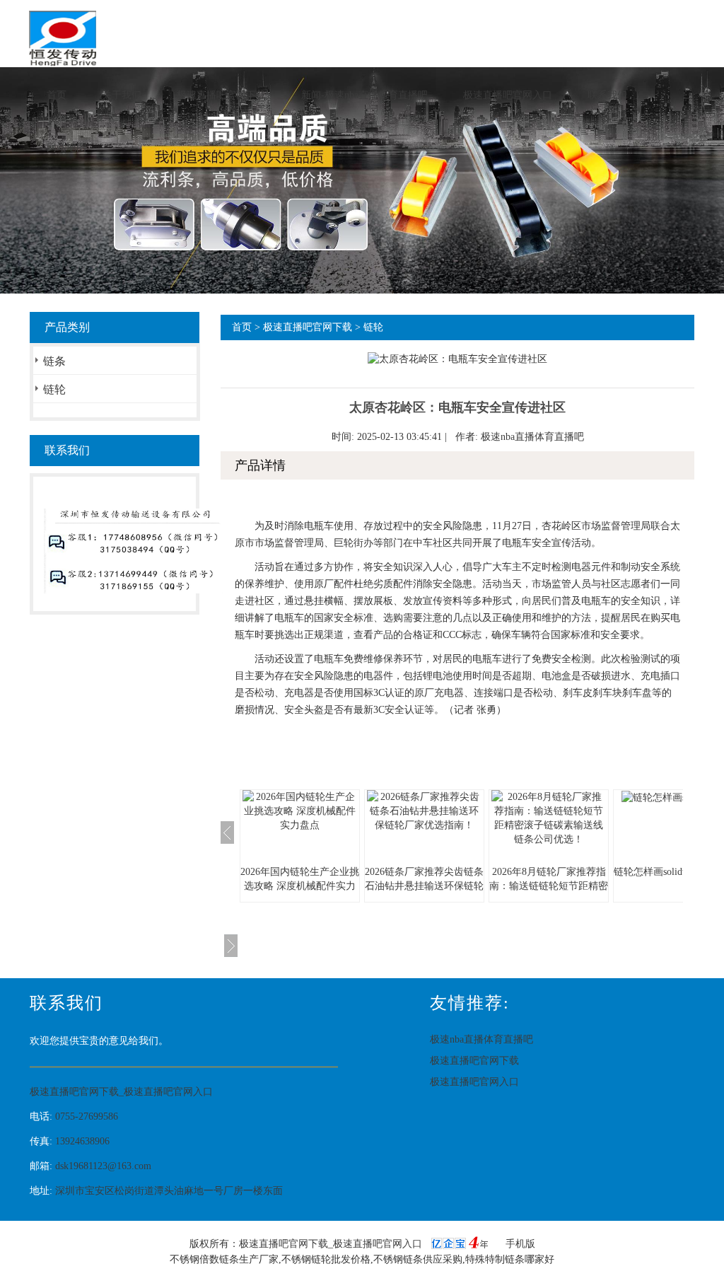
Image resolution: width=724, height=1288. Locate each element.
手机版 (520, 1243)
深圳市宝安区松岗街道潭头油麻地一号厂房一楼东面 (169, 1190)
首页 (56, 95)
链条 (54, 361)
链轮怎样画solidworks (660, 871)
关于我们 (121, 95)
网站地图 (66, 147)
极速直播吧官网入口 (507, 95)
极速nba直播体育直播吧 (532, 436)
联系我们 (607, 95)
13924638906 (82, 1141)
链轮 (54, 389)
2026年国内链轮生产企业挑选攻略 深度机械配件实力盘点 (299, 885)
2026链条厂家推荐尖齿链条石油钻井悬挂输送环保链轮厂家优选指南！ (424, 885)
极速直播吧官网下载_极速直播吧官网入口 (121, 1091)
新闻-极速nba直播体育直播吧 (364, 95)
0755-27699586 (86, 1116)
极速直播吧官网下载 (221, 95)
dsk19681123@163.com (103, 1166)
